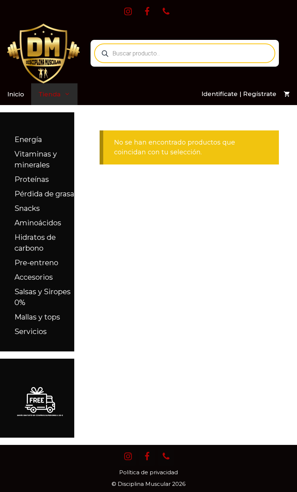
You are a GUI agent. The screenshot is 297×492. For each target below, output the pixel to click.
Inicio (15, 94)
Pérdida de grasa (44, 193)
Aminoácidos (37, 222)
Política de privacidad (148, 472)
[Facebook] (147, 12)
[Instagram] (128, 12)
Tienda (49, 94)
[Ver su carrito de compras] (286, 94)
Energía (28, 139)
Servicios (30, 331)
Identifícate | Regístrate (238, 93)
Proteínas (31, 179)
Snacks (27, 208)
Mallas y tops (37, 317)
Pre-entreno (36, 262)
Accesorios (33, 277)
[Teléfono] (166, 12)
